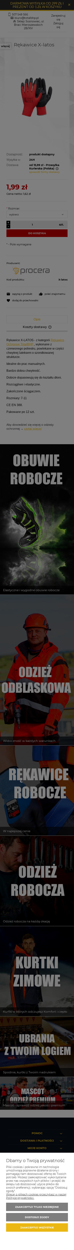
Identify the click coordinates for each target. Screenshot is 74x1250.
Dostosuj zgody (37, 1217)
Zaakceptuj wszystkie (37, 1227)
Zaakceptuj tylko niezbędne (37, 1206)
